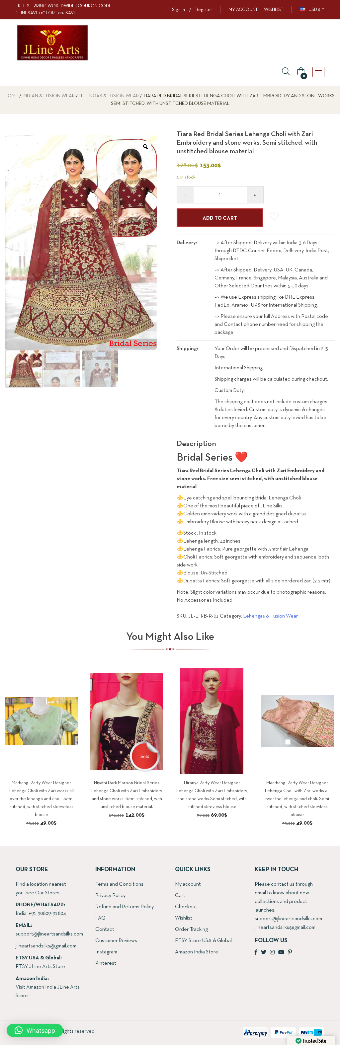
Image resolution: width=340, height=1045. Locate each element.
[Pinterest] (290, 952)
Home (11, 96)
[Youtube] (281, 952)
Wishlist (183, 918)
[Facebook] (256, 952)
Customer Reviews (116, 940)
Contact (104, 929)
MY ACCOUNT (243, 10)
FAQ (100, 918)
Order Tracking (191, 929)
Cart (180, 895)
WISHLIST (273, 10)
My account (188, 884)
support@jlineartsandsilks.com (49, 934)
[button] (300, 72)
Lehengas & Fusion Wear (109, 96)
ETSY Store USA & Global (203, 940)
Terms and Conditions (119, 884)
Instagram (106, 952)
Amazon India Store (196, 952)
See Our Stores (42, 893)
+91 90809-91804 (47, 913)
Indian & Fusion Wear (48, 96)
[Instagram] (272, 952)
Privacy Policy (110, 895)
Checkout (186, 907)
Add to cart (220, 218)
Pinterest (105, 963)
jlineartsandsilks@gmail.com (46, 946)
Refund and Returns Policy (124, 907)
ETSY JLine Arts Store (40, 966)
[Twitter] (263, 952)
